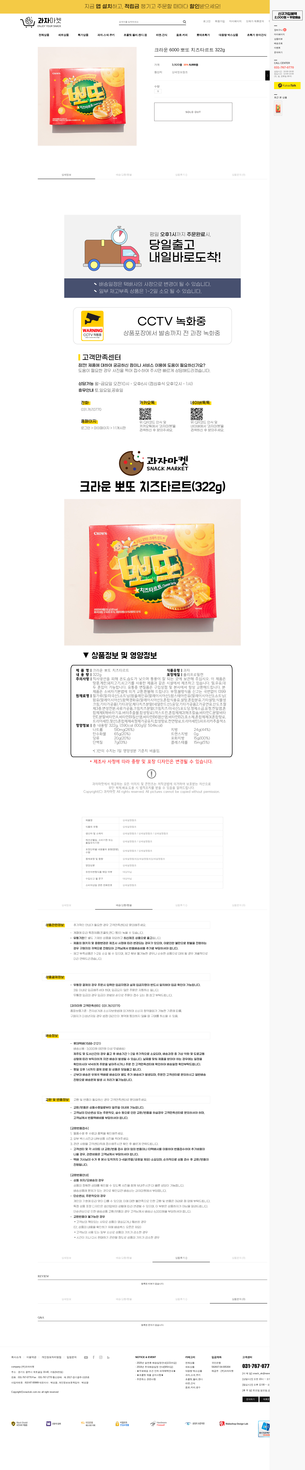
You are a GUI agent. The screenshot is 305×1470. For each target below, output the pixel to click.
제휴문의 (267, 1399)
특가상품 (83, 34)
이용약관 (31, 1357)
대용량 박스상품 (228, 34)
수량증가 (164, 91)
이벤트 (277, 48)
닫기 (267, 75)
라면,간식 (190, 1383)
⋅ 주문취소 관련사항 (145, 1379)
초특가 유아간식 (256, 34)
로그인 (207, 21)
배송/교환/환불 (124, 174)
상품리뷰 (278, 39)
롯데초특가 (203, 34)
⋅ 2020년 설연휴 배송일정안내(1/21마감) (156, 1363)
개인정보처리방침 (51, 1357)
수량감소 (170, 91)
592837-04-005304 (221, 1367)
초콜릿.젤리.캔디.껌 (135, 34)
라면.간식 (161, 34)
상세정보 (66, 174)
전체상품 (44, 34)
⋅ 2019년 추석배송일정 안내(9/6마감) (154, 1367)
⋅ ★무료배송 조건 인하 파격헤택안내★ (155, 1371)
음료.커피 (182, 34)
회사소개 (16, 1357)
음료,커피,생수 (193, 1387)
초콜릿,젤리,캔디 (194, 1379)
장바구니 (278, 30)
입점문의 (72, 1357)
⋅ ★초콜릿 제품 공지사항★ (149, 1375)
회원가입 (220, 21)
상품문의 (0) (238, 174)
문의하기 (278, 52)
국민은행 (216, 1363)
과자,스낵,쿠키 (193, 1375)
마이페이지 (235, 21)
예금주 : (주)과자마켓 (223, 1371)
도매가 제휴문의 (255, 21)
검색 (184, 21)
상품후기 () (181, 174)
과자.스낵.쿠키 (106, 34)
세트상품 (63, 34)
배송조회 (278, 43)
